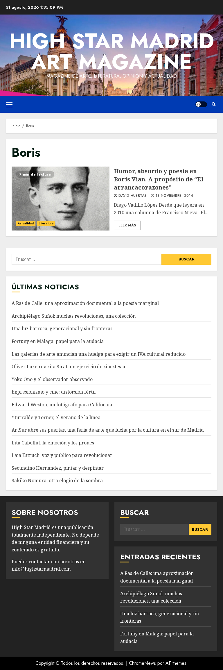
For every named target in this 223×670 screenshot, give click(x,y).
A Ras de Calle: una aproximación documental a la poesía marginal (85, 303)
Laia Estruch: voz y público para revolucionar (62, 455)
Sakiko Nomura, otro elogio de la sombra (57, 480)
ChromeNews (142, 663)
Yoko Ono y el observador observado (52, 379)
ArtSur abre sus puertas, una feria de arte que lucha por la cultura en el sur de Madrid (108, 430)
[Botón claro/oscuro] (201, 104)
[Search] (213, 104)
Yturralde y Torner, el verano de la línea (56, 417)
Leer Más (127, 225)
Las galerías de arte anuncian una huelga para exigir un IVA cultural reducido (99, 354)
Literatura (46, 223)
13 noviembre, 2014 (174, 196)
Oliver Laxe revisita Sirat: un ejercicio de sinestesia (68, 366)
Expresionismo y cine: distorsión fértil (54, 392)
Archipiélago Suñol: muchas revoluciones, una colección (74, 316)
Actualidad (26, 223)
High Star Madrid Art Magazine (111, 51)
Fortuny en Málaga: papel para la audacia (58, 341)
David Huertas (132, 196)
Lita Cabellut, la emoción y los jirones (53, 442)
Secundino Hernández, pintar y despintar (58, 468)
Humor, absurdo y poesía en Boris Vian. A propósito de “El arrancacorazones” (60, 199)
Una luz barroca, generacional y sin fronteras (62, 328)
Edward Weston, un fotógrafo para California (62, 404)
